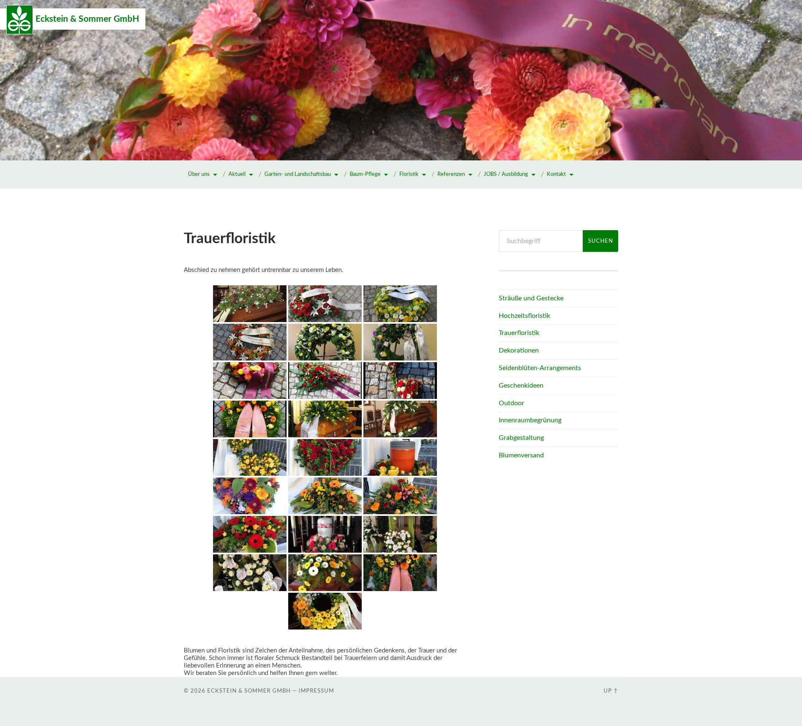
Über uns (199, 174)
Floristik (409, 174)
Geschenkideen (521, 385)
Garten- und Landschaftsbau (297, 174)
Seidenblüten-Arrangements (540, 368)
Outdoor (511, 403)
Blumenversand (521, 455)
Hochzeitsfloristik (524, 315)
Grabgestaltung (521, 437)
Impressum (316, 690)
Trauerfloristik (519, 333)
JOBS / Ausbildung (506, 174)
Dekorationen (519, 350)
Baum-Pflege (365, 174)
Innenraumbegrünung (530, 420)
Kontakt (556, 174)
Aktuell (237, 174)
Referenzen (451, 174)
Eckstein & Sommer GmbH (87, 19)
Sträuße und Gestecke (531, 298)
